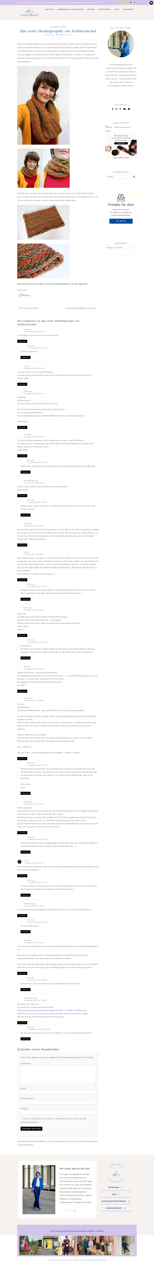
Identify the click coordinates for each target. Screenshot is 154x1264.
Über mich (49, 9)
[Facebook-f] (127, 2)
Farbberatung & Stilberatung (71, 9)
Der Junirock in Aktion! (29, 308)
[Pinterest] (120, 109)
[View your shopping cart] (151, 3)
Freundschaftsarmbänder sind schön (80, 308)
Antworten (22, 341)
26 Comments (60, 35)
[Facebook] (112, 109)
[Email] (129, 109)
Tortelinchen (28, 904)
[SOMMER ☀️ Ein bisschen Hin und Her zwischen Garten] (29, 1245)
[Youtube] (130, 2)
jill (24, 861)
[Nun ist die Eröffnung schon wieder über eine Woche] (105, 1245)
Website (24, 1108)
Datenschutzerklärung (96, 1260)
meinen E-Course (60, 2)
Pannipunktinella (29, 481)
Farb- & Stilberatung (34, 2)
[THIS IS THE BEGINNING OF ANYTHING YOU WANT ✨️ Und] (125, 1245)
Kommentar (26, 1063)
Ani (25, 552)
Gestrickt (55, 27)
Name (24, 1088)
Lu (24, 366)
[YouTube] (124, 109)
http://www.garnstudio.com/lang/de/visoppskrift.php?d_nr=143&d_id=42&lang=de (52, 1010)
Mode (63, 27)
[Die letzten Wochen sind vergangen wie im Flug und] (48, 1245)
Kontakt (90, 9)
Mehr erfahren (128, 86)
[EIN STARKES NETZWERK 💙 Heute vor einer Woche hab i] (86, 1245)
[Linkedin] (134, 2)
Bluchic (83, 1260)
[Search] (134, 177)
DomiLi (26, 391)
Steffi (25, 667)
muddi (26, 329)
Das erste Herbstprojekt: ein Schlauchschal (58, 31)
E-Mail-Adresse (28, 1098)
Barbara (26, 524)
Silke (25, 940)
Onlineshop (128, 9)
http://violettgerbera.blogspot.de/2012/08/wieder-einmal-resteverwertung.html (50, 416)
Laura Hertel (62, 1260)
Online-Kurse (104, 9)
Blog (117, 9)
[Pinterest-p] (123, 2)
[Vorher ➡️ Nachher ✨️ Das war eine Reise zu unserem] (67, 1245)
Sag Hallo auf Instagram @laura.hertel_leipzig (77, 1231)
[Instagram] (119, 2)
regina (26, 608)
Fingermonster (28, 998)
